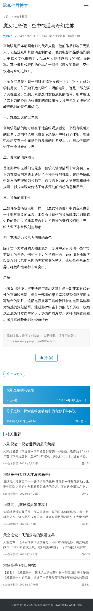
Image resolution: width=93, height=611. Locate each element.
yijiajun (7, 35)
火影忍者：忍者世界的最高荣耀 (29, 444)
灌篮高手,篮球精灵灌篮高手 (25, 504)
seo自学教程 (57, 35)
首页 (5, 16)
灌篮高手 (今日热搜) (19, 565)
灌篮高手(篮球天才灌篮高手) (26, 474)
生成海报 (16, 374)
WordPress (75, 604)
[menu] (86, 5)
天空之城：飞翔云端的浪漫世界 (29, 535)
